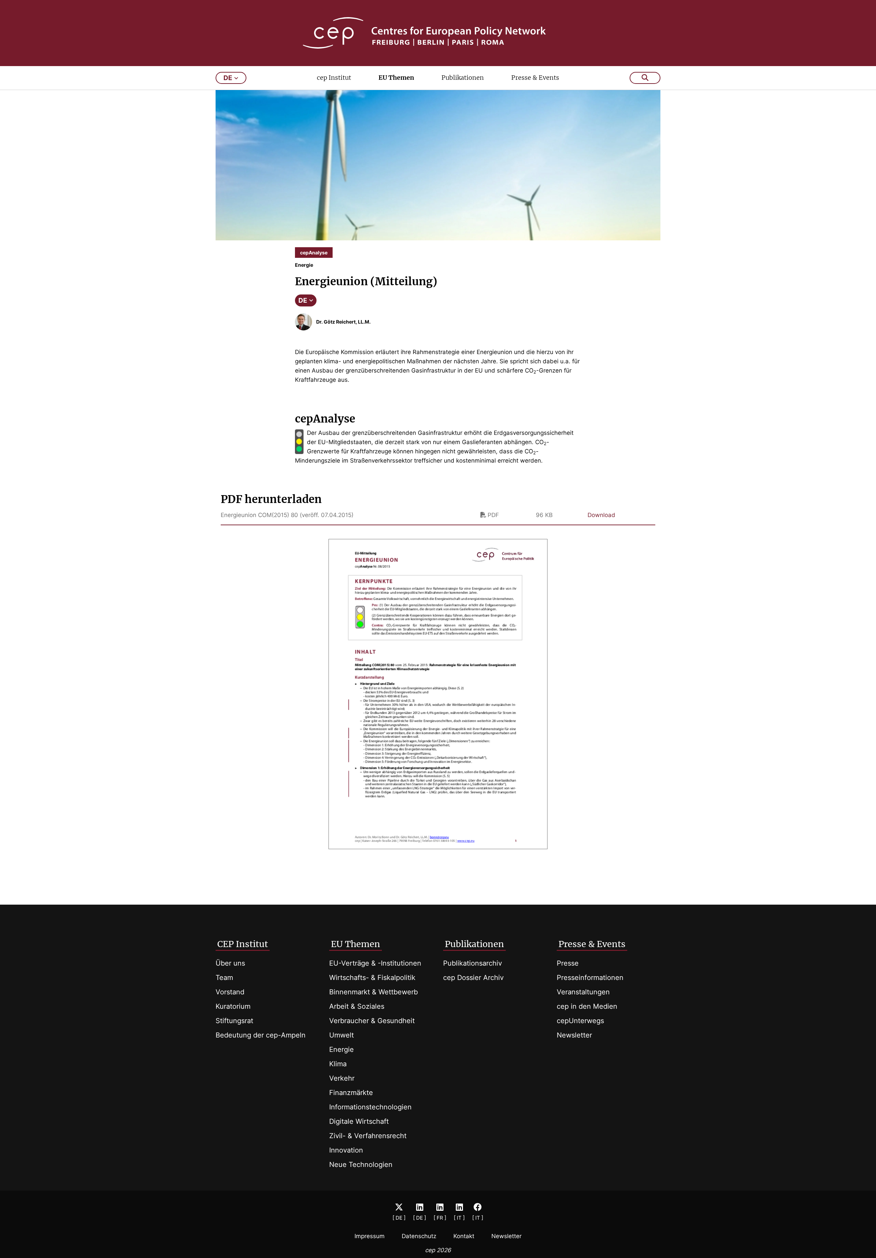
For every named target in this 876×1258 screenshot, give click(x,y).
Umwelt (341, 1035)
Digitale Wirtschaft (359, 1121)
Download (601, 515)
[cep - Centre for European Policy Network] (438, 33)
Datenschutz (419, 1236)
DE (302, 300)
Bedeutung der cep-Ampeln (261, 1035)
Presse (568, 963)
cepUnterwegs (580, 1021)
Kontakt (463, 1236)
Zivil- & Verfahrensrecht (368, 1136)
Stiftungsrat (234, 1021)
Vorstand (230, 992)
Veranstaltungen (583, 992)
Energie (341, 1049)
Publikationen (462, 77)
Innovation (346, 1150)
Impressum (370, 1236)
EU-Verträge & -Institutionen (375, 963)
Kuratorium (233, 1006)
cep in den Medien (587, 1006)
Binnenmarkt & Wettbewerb (373, 992)
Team (224, 977)
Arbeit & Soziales (356, 1006)
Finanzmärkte (351, 1093)
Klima (338, 1064)
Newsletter (574, 1035)
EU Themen (396, 77)
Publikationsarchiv (472, 963)
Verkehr (342, 1078)
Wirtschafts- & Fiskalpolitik (372, 977)
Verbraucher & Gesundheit (372, 1021)
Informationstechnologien (370, 1107)
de (227, 78)
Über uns (230, 963)
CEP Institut (242, 944)
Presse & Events (535, 77)
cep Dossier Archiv (473, 977)
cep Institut (334, 77)
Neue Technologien (360, 1164)
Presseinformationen (590, 977)
